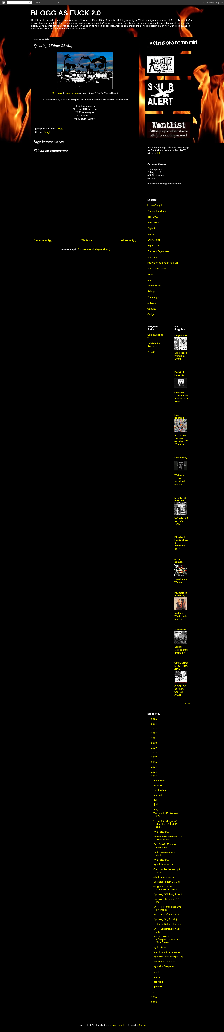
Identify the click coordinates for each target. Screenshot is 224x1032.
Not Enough (179, 416)
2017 (154, 757)
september (160, 790)
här (159, 153)
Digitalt (151, 228)
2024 (154, 723)
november (160, 780)
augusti (158, 795)
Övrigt (155, 205)
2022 (154, 733)
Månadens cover (156, 268)
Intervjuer (152, 256)
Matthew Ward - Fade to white (180, 616)
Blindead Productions (181, 540)
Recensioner (154, 285)
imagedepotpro (119, 1025)
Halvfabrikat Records (153, 345)
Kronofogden (71, 93)
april (157, 972)
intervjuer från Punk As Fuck (162, 262)
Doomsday (180, 457)
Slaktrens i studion (163, 877)
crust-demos (178, 560)
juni (156, 804)
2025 (154, 719)
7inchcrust (180, 629)
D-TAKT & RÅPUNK (180, 499)
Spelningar (153, 297)
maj (156, 809)
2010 (154, 997)
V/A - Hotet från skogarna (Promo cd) (167, 908)
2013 (154, 771)
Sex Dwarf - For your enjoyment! (165, 846)
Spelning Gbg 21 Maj (165, 919)
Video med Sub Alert (164, 961)
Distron (151, 234)
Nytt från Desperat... (164, 966)
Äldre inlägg (128, 240)
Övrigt (47, 132)
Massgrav (57, 93)
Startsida (86, 240)
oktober (158, 785)
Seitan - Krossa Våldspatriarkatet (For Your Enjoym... (166, 939)
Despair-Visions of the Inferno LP (181, 649)
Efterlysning (153, 239)
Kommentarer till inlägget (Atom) (93, 249)
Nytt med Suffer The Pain (167, 923)
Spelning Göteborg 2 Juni (167, 894)
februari (158, 981)
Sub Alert (152, 302)
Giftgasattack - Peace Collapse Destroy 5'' (165, 888)
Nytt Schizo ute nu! (163, 864)
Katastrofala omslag (181, 594)
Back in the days (156, 211)
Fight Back (153, 245)
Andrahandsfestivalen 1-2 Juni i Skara (167, 838)
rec (149, 280)
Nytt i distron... (161, 831)
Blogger (142, 1025)
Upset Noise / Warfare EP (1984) (181, 356)
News (150, 274)
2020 (154, 743)
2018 (154, 752)
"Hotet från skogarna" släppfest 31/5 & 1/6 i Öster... (166, 824)
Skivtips (151, 291)
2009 (154, 1002)
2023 (154, 728)
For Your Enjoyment (158, 251)
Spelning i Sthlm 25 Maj (166, 881)
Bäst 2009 (153, 216)
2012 (154, 776)
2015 (154, 762)
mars (157, 977)
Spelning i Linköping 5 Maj (168, 956)
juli (156, 799)
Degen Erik (180, 335)
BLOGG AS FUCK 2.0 (66, 13)
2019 (154, 747)
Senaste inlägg (43, 240)
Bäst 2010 (153, 222)
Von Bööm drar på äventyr (168, 951)
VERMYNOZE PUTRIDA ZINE (181, 666)
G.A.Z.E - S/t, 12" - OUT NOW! (181, 521)
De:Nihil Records (179, 373)
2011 (154, 992)
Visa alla (186, 703)
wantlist (151, 308)
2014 (154, 766)
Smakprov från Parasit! (166, 914)
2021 (154, 738)
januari (158, 986)
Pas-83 (151, 352)
